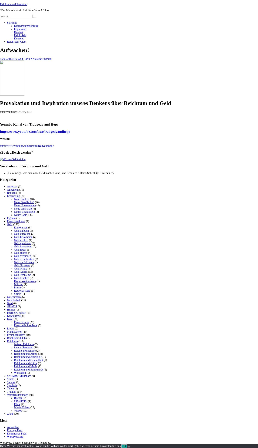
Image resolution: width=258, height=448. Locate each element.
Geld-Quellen (21, 278)
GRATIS (12, 306)
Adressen (12, 186)
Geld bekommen (23, 236)
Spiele (17, 293)
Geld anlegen (21, 230)
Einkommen (21, 227)
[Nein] (128, 446)
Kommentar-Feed (17, 433)
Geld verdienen (22, 255)
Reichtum (12, 341)
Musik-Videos (22, 407)
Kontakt (18, 32)
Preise (17, 287)
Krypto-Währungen (25, 281)
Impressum (20, 29)
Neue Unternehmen (25, 205)
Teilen (10, 388)
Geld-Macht (20, 271)
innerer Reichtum (23, 347)
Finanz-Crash (21, 322)
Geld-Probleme (22, 274)
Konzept (19, 38)
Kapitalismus (14, 315)
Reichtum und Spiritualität (28, 369)
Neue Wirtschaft (23, 208)
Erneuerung (13, 195)
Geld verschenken (24, 259)
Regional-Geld (22, 290)
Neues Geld (20, 214)
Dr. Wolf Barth (21, 58)
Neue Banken (21, 199)
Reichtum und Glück (25, 363)
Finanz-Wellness (16, 221)
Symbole (12, 385)
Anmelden (13, 427)
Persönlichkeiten (16, 334)
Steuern (11, 382)
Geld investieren (23, 246)
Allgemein (13, 189)
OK (124, 446)
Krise (10, 319)
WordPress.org (15, 436)
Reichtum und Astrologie (28, 356)
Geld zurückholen (24, 262)
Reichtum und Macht (25, 366)
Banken (11, 192)
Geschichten (14, 296)
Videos (18, 410)
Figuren (11, 218)
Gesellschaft (14, 300)
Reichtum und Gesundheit (28, 360)
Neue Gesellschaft (24, 202)
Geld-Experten (22, 265)
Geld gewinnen (22, 243)
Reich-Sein (20, 35)
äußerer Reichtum (24, 344)
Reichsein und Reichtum (13, 4)
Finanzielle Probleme (25, 325)
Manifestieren (14, 331)
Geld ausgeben (22, 233)
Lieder (10, 328)
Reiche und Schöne (25, 350)
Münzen (18, 284)
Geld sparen (20, 252)
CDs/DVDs (20, 401)
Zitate (10, 413)
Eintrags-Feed (14, 430)
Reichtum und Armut (25, 353)
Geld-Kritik (20, 268)
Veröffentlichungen (17, 394)
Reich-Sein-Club (16, 41)
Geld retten (20, 249)
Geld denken (21, 240)
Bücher (18, 397)
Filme (17, 404)
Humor (11, 309)
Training (11, 391)
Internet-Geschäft (16, 312)
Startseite (12, 22)
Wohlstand (20, 372)
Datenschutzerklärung (26, 25)
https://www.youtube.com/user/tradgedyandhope (35, 131)
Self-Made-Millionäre (19, 375)
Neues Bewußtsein (41, 58)
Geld (9, 224)
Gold (10, 303)
